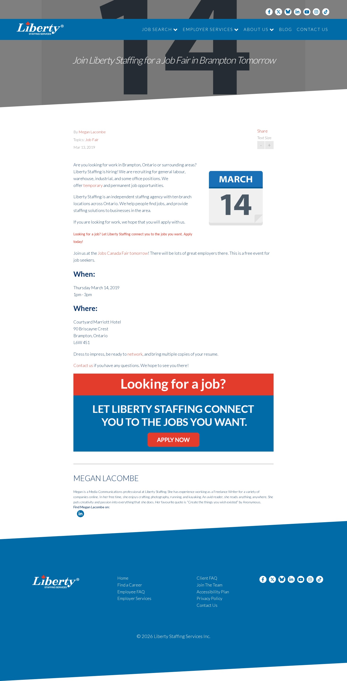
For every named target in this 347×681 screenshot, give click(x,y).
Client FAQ (207, 578)
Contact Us (312, 29)
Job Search (157, 29)
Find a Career (129, 584)
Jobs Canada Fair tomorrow (123, 253)
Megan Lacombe (92, 131)
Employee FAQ (131, 591)
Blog (285, 29)
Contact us (83, 365)
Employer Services (208, 29)
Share (262, 131)
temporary (93, 185)
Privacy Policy (209, 598)
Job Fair (91, 139)
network (135, 354)
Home (122, 578)
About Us (257, 29)
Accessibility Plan (213, 591)
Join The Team (209, 584)
